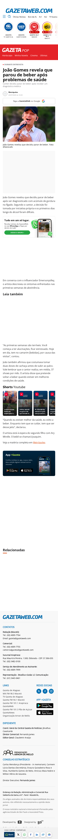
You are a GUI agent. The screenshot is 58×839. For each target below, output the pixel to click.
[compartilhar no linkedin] (36, 834)
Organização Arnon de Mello (16, 715)
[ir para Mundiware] (12, 822)
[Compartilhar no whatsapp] (24, 834)
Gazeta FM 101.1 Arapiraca (15, 703)
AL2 (45, 17)
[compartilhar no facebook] (30, 834)
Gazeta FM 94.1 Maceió (13, 699)
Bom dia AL (32, 17)
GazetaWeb (8, 706)
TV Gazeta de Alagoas (13, 696)
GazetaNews (8, 712)
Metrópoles (39, 442)
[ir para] (45, 706)
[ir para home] (29, 11)
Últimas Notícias (19, 17)
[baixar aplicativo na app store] (26, 470)
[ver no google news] (49, 834)
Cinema (34, 56)
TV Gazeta (53, 17)
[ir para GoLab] (33, 822)
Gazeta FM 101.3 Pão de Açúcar (17, 709)
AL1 (40, 17)
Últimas (43, 56)
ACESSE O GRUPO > (17, 233)
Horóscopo (7, 56)
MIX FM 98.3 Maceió (12, 693)
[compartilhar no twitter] (18, 834)
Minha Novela (21, 56)
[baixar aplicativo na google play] (12, 470)
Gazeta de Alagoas (11, 690)
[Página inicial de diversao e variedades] (14, 50)
